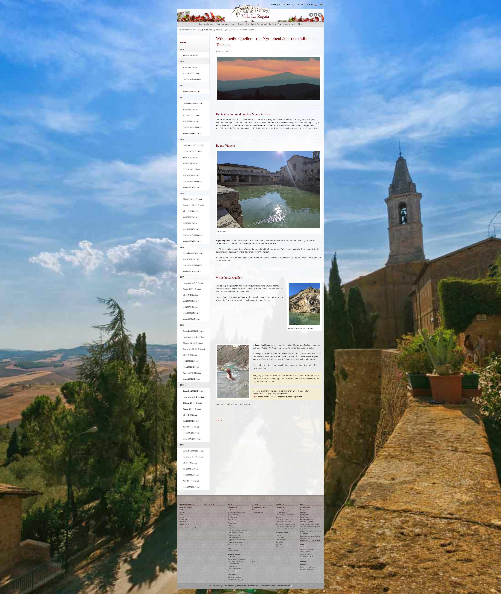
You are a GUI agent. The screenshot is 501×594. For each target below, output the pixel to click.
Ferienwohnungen (207, 24)
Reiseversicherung (306, 519)
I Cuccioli (182, 512)
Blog (300, 24)
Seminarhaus (223, 24)
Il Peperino (183, 519)
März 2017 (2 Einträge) (191, 313)
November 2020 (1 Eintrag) (193, 145)
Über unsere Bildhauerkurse (285, 526)
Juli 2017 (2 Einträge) (190, 295)
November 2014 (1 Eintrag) (193, 457)
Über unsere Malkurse (283, 522)
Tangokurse (232, 528)
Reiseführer (304, 517)
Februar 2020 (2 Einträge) (192, 181)
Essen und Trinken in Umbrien (310, 536)
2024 (182, 61)
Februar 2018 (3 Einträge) (192, 265)
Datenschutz (253, 586)
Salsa (229, 548)
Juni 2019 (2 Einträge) (191, 217)
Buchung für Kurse (306, 569)
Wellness (303, 541)
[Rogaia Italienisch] (321, 4)
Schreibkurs (280, 537)
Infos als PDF (304, 510)
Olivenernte (232, 574)
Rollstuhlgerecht (184, 524)
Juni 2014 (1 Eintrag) (190, 469)
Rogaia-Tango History (235, 544)
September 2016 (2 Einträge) (194, 349)
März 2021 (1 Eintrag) (191, 121)
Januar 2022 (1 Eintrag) (191, 91)
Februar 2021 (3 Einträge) (192, 127)
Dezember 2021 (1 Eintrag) (193, 103)
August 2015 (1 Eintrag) (192, 409)
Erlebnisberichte (282, 532)
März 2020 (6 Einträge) (191, 175)
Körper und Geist (234, 554)
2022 (182, 85)
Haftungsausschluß (268, 586)
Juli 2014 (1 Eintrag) (190, 463)
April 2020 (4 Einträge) (191, 169)
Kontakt (300, 4)
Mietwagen (304, 515)
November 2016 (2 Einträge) (193, 337)
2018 (182, 247)
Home (273, 4)
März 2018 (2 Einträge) (191, 259)
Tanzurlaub (232, 523)
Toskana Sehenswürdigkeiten (310, 524)
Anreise (282, 4)
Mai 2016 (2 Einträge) (191, 361)
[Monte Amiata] (269, 78)
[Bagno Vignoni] (269, 189)
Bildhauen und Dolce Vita (236, 512)
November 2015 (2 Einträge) (193, 397)
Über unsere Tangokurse (284, 519)
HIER (255, 396)
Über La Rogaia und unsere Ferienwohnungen (285, 511)
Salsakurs (279, 544)
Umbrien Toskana (306, 522)
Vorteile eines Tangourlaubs (237, 530)
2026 (182, 49)
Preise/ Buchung (258, 512)
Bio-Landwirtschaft (234, 577)
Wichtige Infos (305, 507)
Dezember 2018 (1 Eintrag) (193, 253)
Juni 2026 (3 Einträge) (191, 55)
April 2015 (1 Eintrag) (191, 427)
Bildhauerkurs (280, 540)
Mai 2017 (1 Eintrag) (190, 307)
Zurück (219, 420)
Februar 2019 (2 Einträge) (192, 235)
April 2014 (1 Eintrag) (191, 481)
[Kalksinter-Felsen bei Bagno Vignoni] (304, 303)
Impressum (241, 586)
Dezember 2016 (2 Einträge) (193, 331)
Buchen (272, 24)
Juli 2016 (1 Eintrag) (190, 355)
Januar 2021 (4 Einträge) (192, 133)
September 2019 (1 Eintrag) (193, 205)
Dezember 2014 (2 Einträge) (193, 451)
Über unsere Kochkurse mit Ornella (285, 516)
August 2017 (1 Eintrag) (192, 289)
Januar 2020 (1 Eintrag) (191, 187)
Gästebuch (280, 507)
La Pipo (181, 515)
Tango (240, 24)
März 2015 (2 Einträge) (191, 433)
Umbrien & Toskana (307, 549)
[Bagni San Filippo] (233, 371)
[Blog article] (316, 4)
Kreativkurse (232, 507)
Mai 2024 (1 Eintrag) (190, 67)
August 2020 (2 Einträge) (192, 151)
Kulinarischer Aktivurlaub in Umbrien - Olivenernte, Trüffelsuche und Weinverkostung (237, 562)
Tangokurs (279, 542)
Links (302, 544)
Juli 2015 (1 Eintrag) (190, 415)
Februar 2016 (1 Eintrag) (192, 373)
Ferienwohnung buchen (308, 567)
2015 (182, 385)
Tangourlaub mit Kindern (236, 540)
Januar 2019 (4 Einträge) (192, 241)
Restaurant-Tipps (306, 538)
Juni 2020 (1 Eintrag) (190, 157)
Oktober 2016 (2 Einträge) (193, 343)
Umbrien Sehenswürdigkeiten (310, 526)
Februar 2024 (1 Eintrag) (192, 79)
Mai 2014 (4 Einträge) (191, 475)
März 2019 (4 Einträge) (191, 229)
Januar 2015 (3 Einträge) (192, 439)
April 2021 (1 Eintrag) (191, 115)
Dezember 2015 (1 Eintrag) (193, 391)
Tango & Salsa (305, 551)
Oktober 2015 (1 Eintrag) (192, 403)
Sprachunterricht (233, 571)
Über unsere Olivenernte (284, 529)
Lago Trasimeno (305, 529)
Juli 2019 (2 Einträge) (190, 211)
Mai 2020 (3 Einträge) (191, 163)
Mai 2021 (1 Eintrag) (190, 109)
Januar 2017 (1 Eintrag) (191, 319)
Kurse (233, 24)
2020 (182, 139)
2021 (182, 97)
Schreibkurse (232, 519)
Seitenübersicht (284, 586)
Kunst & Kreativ (305, 554)
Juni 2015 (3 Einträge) (191, 421)
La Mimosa (183, 510)
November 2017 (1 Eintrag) (193, 283)
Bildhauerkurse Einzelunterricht (233, 516)
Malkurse (231, 510)
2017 (182, 277)
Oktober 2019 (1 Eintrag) (192, 199)
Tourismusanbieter (306, 556)
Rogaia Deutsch (236, 21)
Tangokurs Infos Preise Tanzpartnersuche (235, 533)
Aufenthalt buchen (259, 507)
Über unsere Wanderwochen (285, 524)
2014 (182, 445)
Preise (254, 510)
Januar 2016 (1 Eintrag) (191, 379)
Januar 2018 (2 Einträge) (192, 271)
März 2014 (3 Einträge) (191, 487)
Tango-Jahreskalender (235, 542)
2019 (182, 193)
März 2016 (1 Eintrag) (191, 367)
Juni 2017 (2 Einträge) (191, 301)
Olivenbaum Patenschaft (256, 24)
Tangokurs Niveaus (234, 537)
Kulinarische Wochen (235, 568)
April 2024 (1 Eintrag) (191, 73)
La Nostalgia (183, 522)
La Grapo (182, 517)
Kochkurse (231, 557)
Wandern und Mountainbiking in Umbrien (310, 532)
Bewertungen (284, 24)
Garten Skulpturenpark (187, 528)
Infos (294, 24)
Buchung (290, 4)
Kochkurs (279, 535)
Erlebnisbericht (233, 550)
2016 (182, 325)
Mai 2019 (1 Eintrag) (190, 223)
